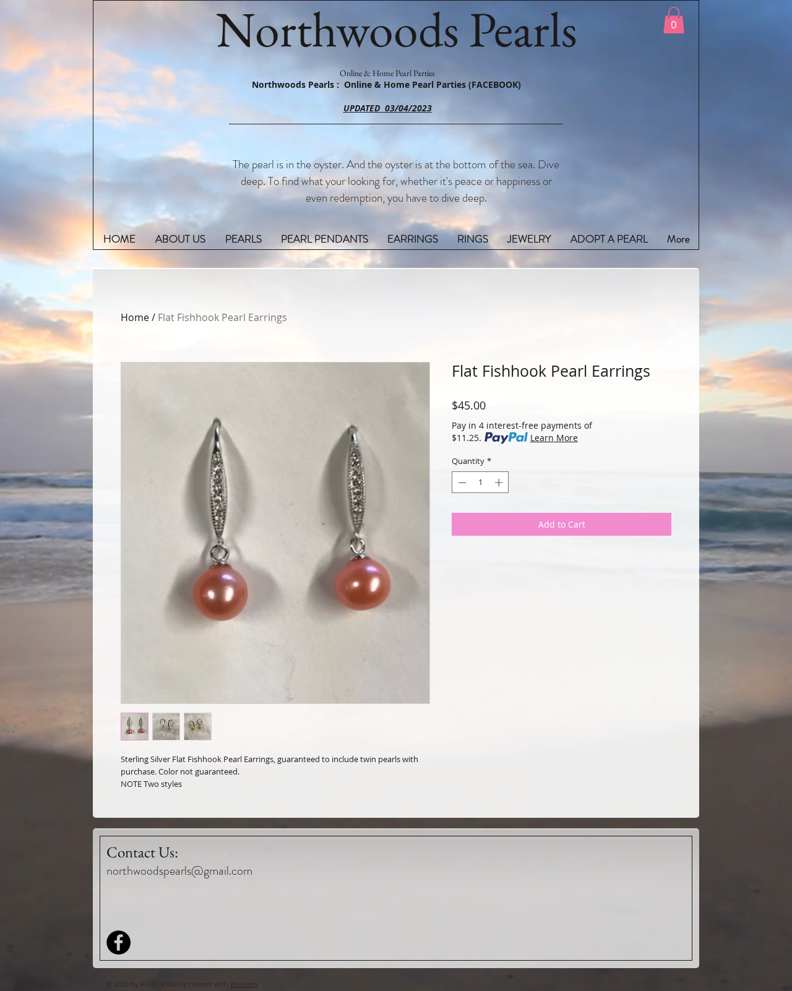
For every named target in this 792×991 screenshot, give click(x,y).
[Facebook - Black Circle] (118, 942)
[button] (674, 20)
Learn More (554, 438)
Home (135, 317)
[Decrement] (461, 482)
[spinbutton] (480, 482)
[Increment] (500, 482)
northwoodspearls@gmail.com (179, 871)
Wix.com (243, 984)
